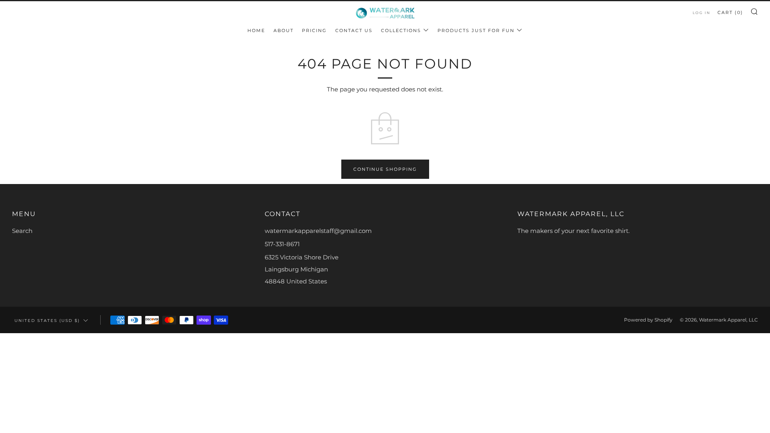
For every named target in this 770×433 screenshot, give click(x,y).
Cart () (730, 12)
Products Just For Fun (476, 30)
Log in (701, 12)
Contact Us (354, 30)
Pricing (314, 30)
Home (256, 30)
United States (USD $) (47, 320)
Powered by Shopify (648, 320)
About (284, 30)
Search (22, 231)
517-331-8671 (282, 244)
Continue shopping (385, 169)
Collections (401, 30)
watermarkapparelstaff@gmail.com (318, 231)
